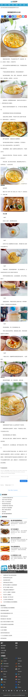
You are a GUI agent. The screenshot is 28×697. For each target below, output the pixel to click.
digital (19, 682)
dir (18, 684)
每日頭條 (5, 7)
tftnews (4, 679)
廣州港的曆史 (4, 638)
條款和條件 (3, 645)
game (19, 668)
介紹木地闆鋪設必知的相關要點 (8, 607)
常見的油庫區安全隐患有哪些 (7, 624)
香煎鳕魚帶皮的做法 (6, 503)
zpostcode (5, 658)
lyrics (19, 679)
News (4, 682)
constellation (6, 666)
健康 (17, 4)
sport (19, 663)
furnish (4, 676)
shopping (20, 666)
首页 (2, 4)
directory (5, 671)
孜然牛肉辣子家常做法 (7, 499)
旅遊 (24, 4)
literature (20, 671)
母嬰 (9, 4)
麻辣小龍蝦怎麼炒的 (6, 509)
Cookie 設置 (3, 650)
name (4, 668)
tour (19, 674)
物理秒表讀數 (4, 627)
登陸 (16, 645)
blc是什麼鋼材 (4, 630)
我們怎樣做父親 (4, 616)
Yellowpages (5, 663)
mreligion (20, 660)
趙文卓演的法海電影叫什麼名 (7, 621)
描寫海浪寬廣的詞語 (5, 632)
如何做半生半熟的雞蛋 (7, 507)
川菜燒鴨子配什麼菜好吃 (7, 505)
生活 (5, 4)
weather (5, 660)
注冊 (16, 648)
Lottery (19, 676)
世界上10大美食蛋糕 (6, 501)
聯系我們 (3, 652)
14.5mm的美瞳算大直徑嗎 (6, 635)
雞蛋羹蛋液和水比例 (14, 7)
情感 (13, 4)
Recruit (19, 658)
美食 (20, 4)
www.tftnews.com (14, 695)
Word (4, 674)
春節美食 (4, 511)
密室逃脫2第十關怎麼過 (6, 618)
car (4, 684)
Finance (19, 687)
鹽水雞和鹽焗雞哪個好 (7, 513)
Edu (4, 687)
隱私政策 (3, 648)
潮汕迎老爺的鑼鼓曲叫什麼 (7, 613)
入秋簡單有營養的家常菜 (7, 497)
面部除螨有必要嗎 (5, 610)
